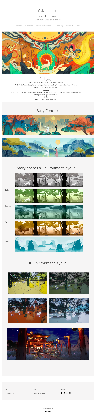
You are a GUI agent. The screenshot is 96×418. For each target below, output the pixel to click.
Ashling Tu (48, 10)
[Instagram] (70, 393)
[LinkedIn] (67, 393)
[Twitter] (64, 393)
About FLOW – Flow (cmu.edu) (45, 99)
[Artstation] (46, 411)
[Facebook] (61, 393)
